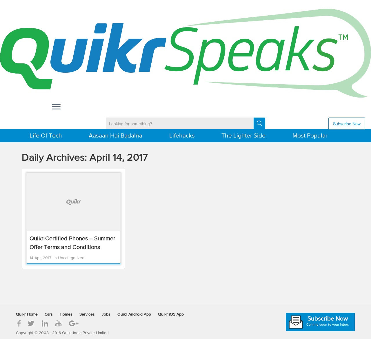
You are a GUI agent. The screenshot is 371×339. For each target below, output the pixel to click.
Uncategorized (71, 258)
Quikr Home (27, 314)
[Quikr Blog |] (185, 53)
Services (87, 314)
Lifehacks (182, 136)
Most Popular (310, 136)
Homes (66, 314)
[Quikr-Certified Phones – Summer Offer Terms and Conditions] (73, 202)
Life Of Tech (46, 136)
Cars (49, 314)
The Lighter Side (243, 136)
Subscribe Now (347, 124)
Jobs (106, 314)
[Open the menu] (56, 107)
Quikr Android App (134, 314)
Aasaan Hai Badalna (115, 136)
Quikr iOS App (171, 314)
